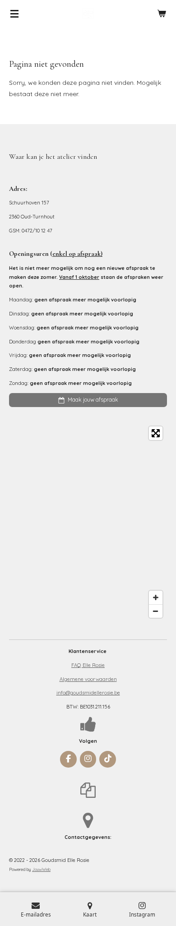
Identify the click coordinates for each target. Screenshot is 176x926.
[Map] (88, 522)
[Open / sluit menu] (14, 14)
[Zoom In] (155, 597)
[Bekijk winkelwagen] (161, 14)
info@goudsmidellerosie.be (88, 693)
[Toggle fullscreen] (155, 433)
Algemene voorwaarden (88, 679)
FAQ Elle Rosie (88, 665)
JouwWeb (41, 869)
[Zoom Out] (155, 611)
